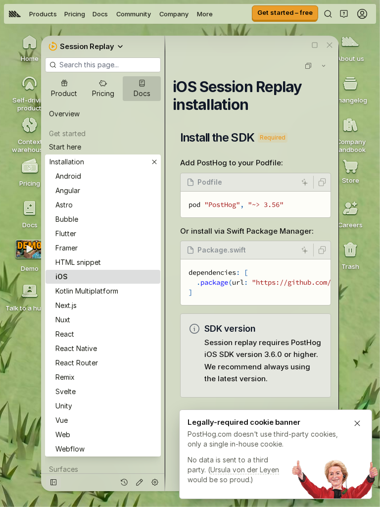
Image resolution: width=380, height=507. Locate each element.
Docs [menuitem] (100, 14)
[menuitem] (15, 14)
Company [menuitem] (174, 14)
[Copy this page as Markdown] (308, 65)
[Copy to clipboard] (322, 182)
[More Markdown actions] (323, 65)
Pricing (74, 14)
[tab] (64, 88)
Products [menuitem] (43, 14)
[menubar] (111, 14)
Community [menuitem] (133, 14)
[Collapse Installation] (154, 162)
